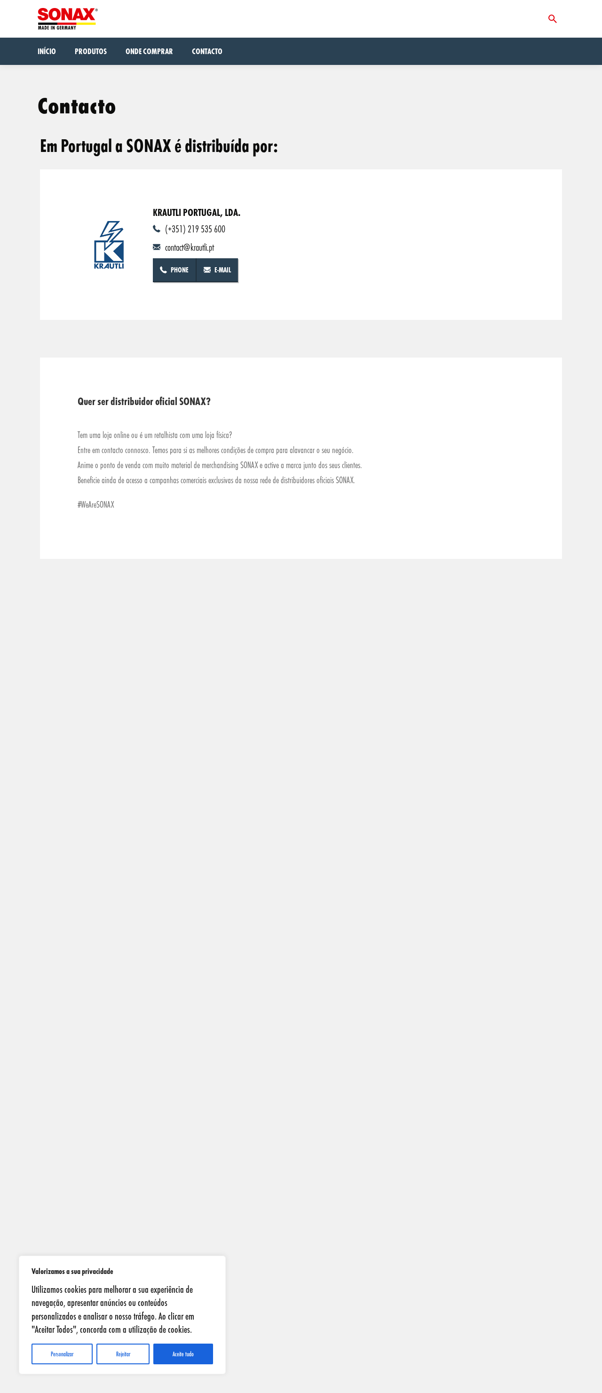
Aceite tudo (183, 1354)
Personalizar (62, 1354)
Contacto (207, 51)
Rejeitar (123, 1354)
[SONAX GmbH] (68, 19)
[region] (122, 1315)
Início (47, 51)
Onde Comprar (149, 51)
